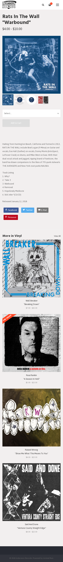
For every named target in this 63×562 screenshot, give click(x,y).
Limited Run (48, 558)
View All (57, 236)
